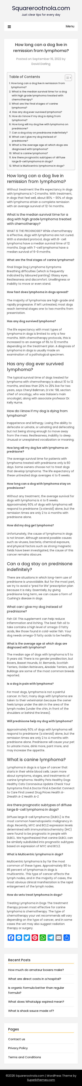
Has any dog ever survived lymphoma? (37, 112)
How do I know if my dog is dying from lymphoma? (36, 118)
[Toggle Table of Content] (66, 77)
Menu (70, 26)
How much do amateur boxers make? (36, 970)
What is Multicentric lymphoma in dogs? (38, 165)
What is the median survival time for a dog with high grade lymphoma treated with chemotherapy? (39, 95)
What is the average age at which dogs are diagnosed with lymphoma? (40, 147)
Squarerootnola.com (41, 8)
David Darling (40, 64)
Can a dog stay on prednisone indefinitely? (40, 132)
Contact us (16, 1039)
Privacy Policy (18, 1048)
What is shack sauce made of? (31, 1011)
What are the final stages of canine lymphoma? (35, 105)
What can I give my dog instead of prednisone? (34, 138)
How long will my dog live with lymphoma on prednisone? (40, 126)
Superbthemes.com (41, 1080)
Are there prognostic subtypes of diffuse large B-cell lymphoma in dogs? (38, 159)
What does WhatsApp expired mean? (36, 1002)
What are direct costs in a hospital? (34, 979)
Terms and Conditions (24, 1057)
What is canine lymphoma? (30, 153)
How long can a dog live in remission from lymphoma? (38, 85)
